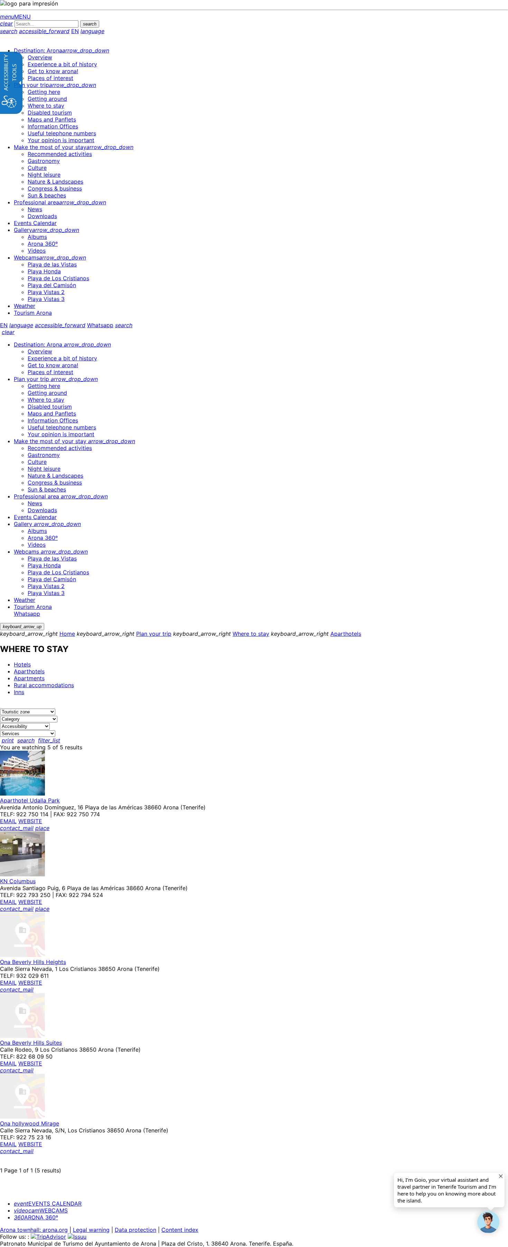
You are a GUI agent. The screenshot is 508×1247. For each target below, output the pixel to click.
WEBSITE (30, 821)
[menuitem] (61, 50)
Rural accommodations (44, 685)
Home (67, 633)
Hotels (22, 664)
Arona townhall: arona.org (34, 1229)
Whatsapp (100, 325)
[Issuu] (77, 1236)
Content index (179, 1229)
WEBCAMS (41, 1210)
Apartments (29, 678)
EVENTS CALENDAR (48, 1203)
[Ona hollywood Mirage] (22, 1116)
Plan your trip (153, 633)
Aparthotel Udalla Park (30, 800)
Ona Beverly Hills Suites (31, 1042)
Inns (19, 692)
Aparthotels (345, 633)
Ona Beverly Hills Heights (33, 961)
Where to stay (251, 633)
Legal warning (91, 1229)
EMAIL (8, 821)
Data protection (135, 1229)
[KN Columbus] (22, 874)
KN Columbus (18, 881)
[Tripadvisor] (48, 1236)
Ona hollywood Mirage (29, 1123)
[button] (488, 1222)
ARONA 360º (36, 1217)
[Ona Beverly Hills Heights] (22, 955)
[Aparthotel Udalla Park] (22, 793)
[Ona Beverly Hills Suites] (22, 1035)
